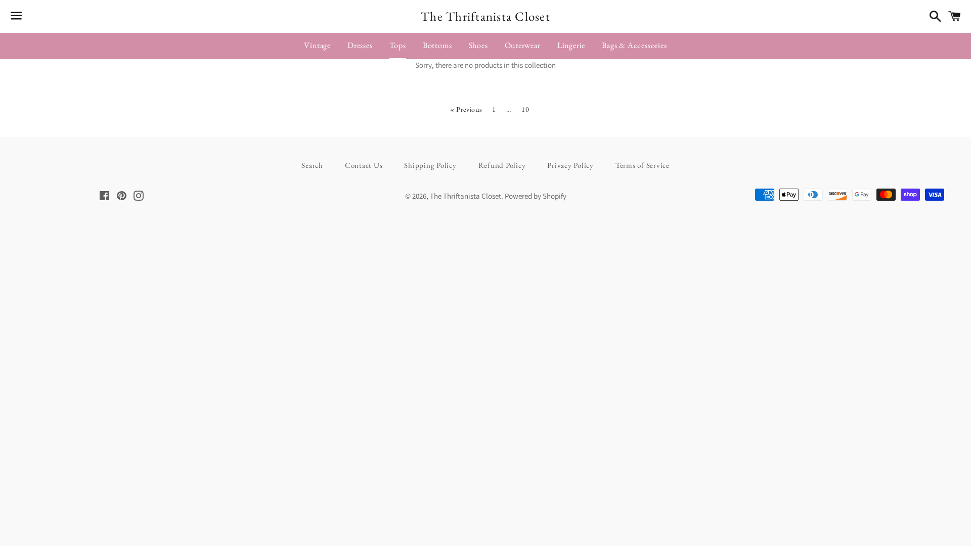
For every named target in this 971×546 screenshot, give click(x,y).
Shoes (478, 45)
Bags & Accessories (634, 45)
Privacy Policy (570, 165)
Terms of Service (642, 165)
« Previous (466, 109)
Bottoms (437, 45)
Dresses (360, 45)
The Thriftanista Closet (485, 16)
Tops (397, 45)
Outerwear (523, 45)
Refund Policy (502, 165)
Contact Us (364, 165)
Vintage (317, 45)
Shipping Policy (430, 165)
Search (312, 165)
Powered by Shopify (535, 196)
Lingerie (571, 45)
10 (525, 109)
